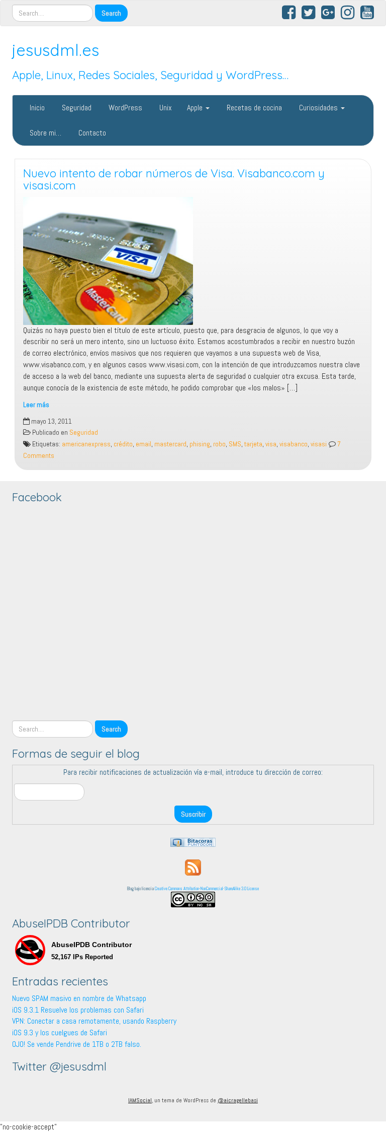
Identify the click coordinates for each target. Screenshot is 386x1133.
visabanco (293, 444)
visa (270, 444)
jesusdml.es (55, 50)
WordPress (124, 107)
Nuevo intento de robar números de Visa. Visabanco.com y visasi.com (174, 179)
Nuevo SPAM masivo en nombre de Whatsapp (79, 998)
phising (199, 444)
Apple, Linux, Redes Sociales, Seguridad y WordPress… (150, 75)
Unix (164, 107)
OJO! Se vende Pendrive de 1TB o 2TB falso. (76, 1044)
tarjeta (253, 444)
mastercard (170, 444)
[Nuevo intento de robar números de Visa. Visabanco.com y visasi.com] (193, 261)
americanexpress (86, 444)
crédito (123, 444)
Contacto (91, 132)
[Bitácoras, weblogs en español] (193, 841)
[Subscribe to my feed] (193, 866)
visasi (319, 444)
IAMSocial (140, 1100)
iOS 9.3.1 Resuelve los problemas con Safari (78, 1010)
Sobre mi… (44, 132)
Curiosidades (318, 107)
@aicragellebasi (238, 1100)
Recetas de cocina (253, 107)
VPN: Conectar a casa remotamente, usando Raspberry (94, 1021)
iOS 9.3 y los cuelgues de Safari (59, 1032)
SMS (235, 444)
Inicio (36, 107)
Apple (196, 107)
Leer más (36, 405)
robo (219, 444)
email (143, 444)
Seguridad (75, 107)
